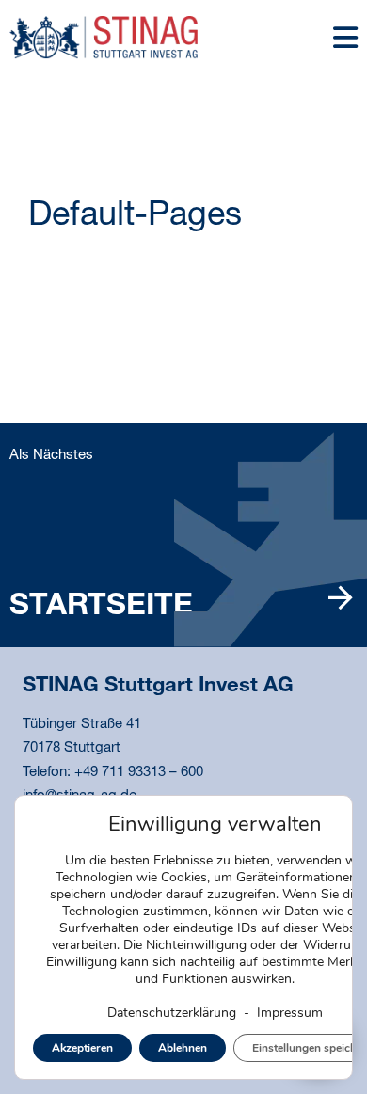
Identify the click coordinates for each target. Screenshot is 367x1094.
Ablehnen (182, 1047)
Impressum (290, 1013)
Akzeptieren (82, 1047)
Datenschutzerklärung (171, 1013)
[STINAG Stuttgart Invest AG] (103, 37)
